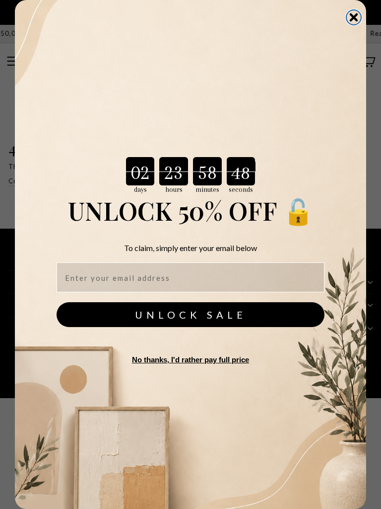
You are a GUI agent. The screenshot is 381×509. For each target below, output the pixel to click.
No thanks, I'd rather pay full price (190, 359)
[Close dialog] (353, 17)
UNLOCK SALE (191, 315)
